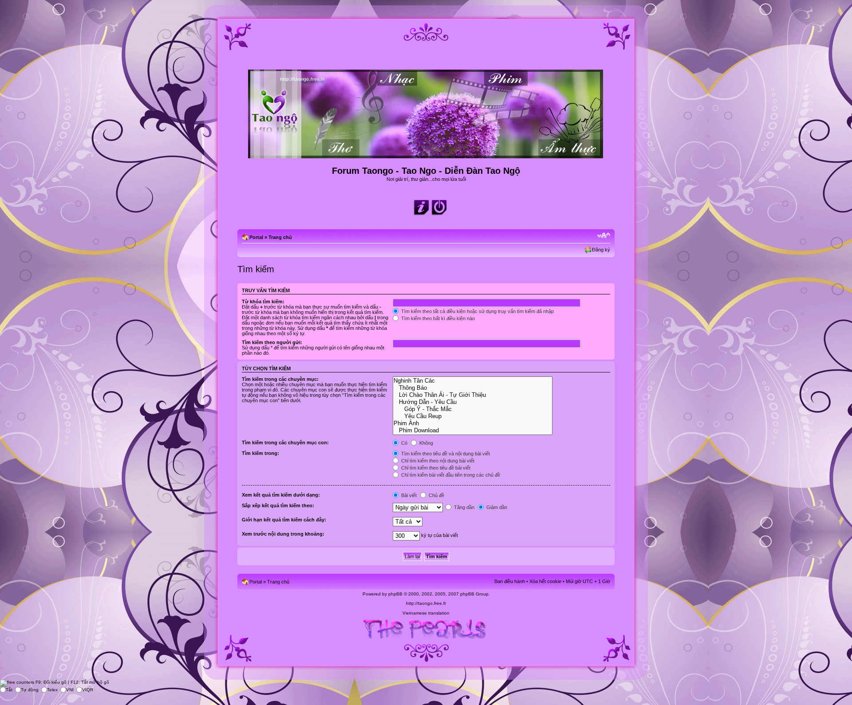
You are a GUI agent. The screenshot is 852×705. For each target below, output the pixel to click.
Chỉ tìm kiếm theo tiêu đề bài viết (435, 467)
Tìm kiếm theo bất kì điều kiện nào (437, 318)
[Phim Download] (472, 430)
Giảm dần (496, 507)
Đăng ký (601, 249)
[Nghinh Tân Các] (472, 380)
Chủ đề (435, 495)
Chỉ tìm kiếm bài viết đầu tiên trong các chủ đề (450, 475)
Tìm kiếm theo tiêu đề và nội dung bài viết (445, 453)
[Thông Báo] (472, 388)
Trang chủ (280, 237)
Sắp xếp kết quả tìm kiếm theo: (278, 505)
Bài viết (408, 495)
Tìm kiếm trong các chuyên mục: (280, 379)
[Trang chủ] (426, 154)
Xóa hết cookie (545, 581)
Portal (256, 237)
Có (403, 443)
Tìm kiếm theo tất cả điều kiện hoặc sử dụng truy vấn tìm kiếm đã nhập (477, 311)
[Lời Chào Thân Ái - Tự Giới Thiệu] (472, 395)
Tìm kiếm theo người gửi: (272, 342)
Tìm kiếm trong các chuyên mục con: (285, 442)
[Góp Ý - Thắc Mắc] (472, 409)
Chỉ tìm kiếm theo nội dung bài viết (437, 460)
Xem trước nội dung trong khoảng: (283, 534)
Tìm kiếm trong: (260, 453)
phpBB (395, 593)
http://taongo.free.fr (426, 603)
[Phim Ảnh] (472, 423)
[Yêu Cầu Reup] (472, 416)
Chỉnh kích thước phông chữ (603, 235)
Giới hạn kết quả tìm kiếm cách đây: (284, 519)
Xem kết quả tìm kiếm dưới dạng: (281, 494)
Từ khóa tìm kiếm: (263, 301)
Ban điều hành (509, 581)
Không (425, 443)
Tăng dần (463, 507)
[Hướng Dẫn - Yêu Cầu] (472, 402)
